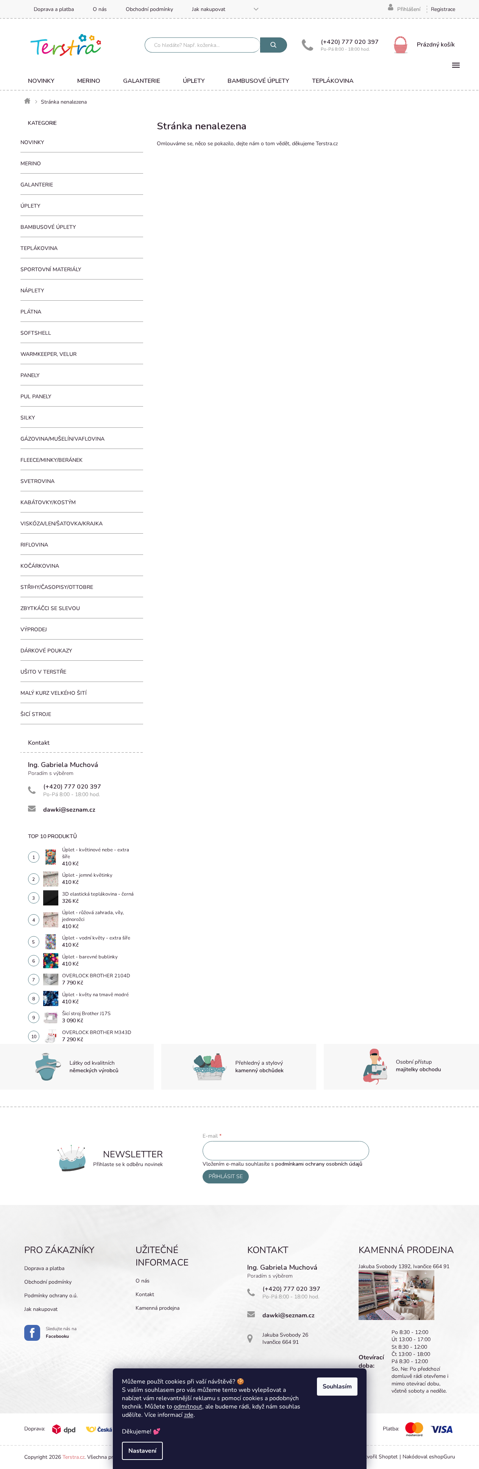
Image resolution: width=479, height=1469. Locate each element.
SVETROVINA (37, 481)
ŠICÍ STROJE (35, 714)
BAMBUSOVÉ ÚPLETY (48, 227)
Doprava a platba (54, 9)
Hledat (273, 45)
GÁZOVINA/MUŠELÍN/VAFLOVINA (62, 439)
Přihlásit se (226, 1176)
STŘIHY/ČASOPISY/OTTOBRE (56, 587)
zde (188, 1415)
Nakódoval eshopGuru (429, 1456)
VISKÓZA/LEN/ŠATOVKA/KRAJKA (61, 523)
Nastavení (142, 1451)
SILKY (27, 417)
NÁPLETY (32, 290)
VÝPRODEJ (33, 629)
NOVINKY (32, 142)
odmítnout (188, 1406)
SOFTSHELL (35, 333)
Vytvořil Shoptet (378, 1456)
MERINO (30, 163)
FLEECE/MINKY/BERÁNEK (51, 460)
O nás (100, 9)
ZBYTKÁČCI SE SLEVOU (50, 608)
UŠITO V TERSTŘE (43, 671)
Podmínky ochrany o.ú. (51, 1295)
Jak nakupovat (208, 9)
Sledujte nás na (61, 1332)
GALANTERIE (36, 184)
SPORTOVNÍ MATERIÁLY (50, 269)
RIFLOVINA (34, 544)
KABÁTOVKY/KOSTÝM (48, 502)
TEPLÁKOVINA (39, 248)
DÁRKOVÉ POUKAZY (46, 650)
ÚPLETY (30, 206)
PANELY (29, 375)
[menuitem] (41, 80)
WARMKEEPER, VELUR (48, 354)
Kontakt (145, 1294)
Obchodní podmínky (149, 9)
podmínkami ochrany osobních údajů (318, 1164)
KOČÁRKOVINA (39, 566)
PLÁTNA (30, 311)
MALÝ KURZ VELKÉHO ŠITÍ (53, 693)
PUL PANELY (35, 396)
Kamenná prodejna (157, 1308)
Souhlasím (337, 1386)
